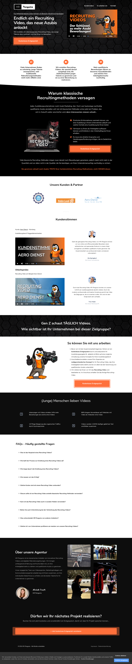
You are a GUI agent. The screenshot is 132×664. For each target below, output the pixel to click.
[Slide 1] (63, 211)
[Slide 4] (68, 211)
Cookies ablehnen (120, 656)
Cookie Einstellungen (87, 659)
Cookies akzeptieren (121, 660)
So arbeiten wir (102, 6)
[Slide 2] (65, 211)
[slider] (73, 29)
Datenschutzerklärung (104, 646)
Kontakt (113, 6)
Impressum (94, 646)
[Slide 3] (66, 211)
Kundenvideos (89, 6)
